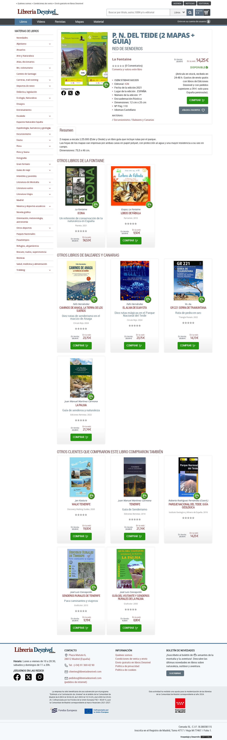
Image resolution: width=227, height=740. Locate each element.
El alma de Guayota (135, 307)
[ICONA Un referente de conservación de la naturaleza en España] (81, 186)
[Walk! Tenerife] (80, 477)
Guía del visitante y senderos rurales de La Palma (130, 597)
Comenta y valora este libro (127, 69)
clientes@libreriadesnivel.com (84, 671)
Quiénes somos (24, 3)
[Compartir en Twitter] (70, 92)
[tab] (66, 131)
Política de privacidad (127, 666)
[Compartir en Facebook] (63, 92)
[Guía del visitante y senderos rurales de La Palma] (130, 568)
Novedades (22, 37)
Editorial (204, 3)
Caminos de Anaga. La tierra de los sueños (81, 309)
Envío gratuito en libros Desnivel (69, 3)
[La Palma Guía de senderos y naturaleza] (81, 378)
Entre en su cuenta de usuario (192, 21)
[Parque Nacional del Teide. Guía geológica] (188, 477)
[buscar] (190, 12)
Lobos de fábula (131, 213)
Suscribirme (175, 673)
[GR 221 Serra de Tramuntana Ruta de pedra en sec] (188, 280)
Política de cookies (125, 670)
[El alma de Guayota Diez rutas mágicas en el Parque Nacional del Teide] (134, 280)
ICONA (81, 213)
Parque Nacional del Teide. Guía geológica (188, 506)
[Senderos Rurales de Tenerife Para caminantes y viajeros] (81, 568)
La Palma (81, 405)
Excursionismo (122, 120)
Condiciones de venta (43, 3)
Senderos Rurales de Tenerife (81, 595)
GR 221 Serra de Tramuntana (188, 307)
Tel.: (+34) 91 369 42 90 (81, 665)
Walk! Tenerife (81, 504)
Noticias (190, 3)
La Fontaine (121, 59)
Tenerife (134, 504)
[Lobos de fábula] (131, 186)
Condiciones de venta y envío (131, 658)
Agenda (177, 3)
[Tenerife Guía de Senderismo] (135, 477)
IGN (127, 84)
